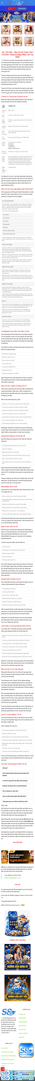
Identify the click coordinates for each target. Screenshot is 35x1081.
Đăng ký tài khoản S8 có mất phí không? (15, 786)
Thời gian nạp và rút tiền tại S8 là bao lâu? (15, 801)
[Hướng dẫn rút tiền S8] (17, 988)
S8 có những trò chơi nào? (10, 791)
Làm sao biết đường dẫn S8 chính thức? (14, 796)
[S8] (17, 3)
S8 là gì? (5, 768)
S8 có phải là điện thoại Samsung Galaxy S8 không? (16, 774)
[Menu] (2, 3)
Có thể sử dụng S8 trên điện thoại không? (15, 780)
